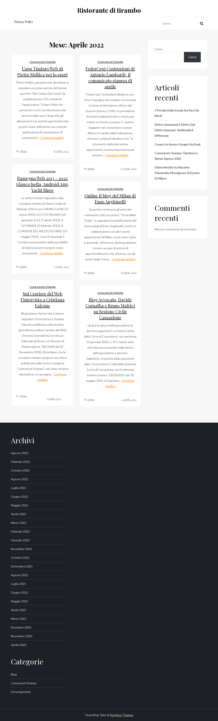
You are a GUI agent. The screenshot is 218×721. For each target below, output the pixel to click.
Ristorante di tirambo (109, 10)
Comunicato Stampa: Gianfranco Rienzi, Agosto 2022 (176, 155)
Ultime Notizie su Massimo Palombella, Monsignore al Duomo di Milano (177, 172)
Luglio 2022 (18, 488)
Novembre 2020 (21, 636)
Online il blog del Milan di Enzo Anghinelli (110, 198)
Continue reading (52, 138)
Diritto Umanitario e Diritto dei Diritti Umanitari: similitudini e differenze (175, 130)
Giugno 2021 (19, 592)
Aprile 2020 (18, 645)
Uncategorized (20, 692)
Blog (14, 674)
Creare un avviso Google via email (177, 144)
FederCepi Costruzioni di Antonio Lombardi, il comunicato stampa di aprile (110, 77)
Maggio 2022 (19, 505)
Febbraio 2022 (20, 531)
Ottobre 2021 (20, 557)
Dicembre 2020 (21, 627)
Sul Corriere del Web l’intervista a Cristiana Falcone (43, 299)
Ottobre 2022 (20, 470)
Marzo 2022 (18, 522)
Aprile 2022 (18, 514)
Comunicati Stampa (43, 62)
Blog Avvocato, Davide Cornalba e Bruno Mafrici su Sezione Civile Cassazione (110, 308)
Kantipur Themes (121, 715)
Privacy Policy (23, 22)
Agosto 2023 (19, 453)
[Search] (201, 23)
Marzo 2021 (18, 618)
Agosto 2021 (19, 575)
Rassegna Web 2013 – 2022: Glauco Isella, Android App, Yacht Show (42, 184)
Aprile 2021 (18, 610)
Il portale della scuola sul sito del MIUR (177, 113)
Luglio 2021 (18, 584)
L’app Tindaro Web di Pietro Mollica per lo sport (42, 71)
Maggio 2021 (19, 601)
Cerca (158, 49)
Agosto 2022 (19, 479)
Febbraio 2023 (20, 461)
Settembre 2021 (22, 566)
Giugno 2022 (19, 496)
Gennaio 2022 (20, 540)
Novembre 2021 (21, 549)
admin (23, 151)
